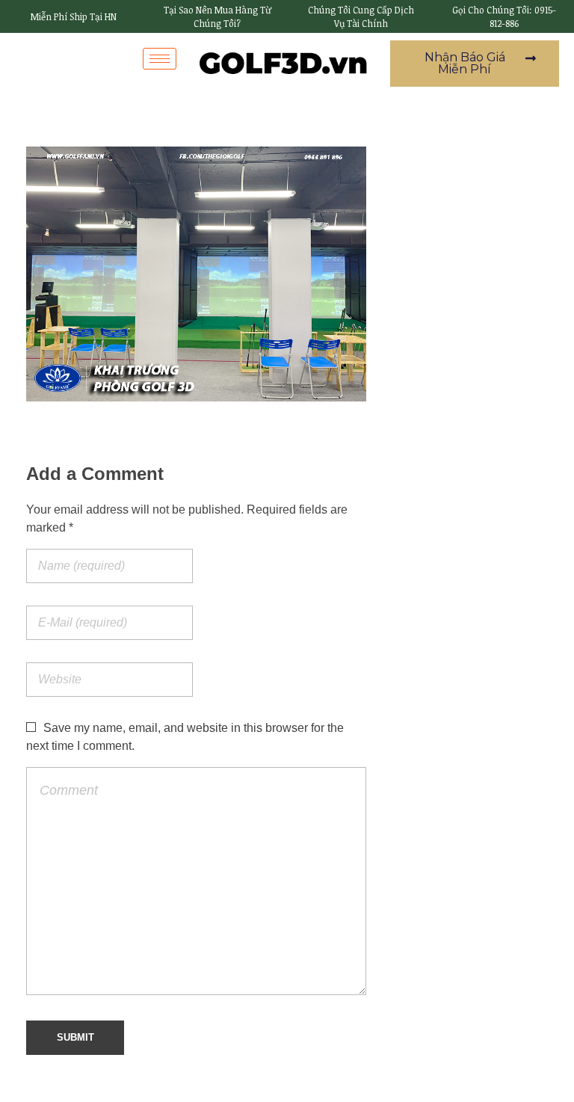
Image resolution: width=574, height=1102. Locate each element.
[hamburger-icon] (159, 59)
